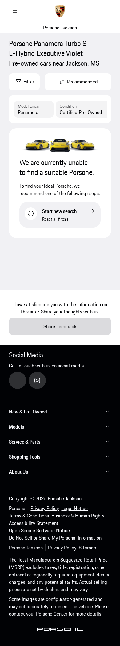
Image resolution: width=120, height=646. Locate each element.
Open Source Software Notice (39, 530)
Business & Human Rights (77, 515)
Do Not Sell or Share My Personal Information (55, 537)
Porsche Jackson (60, 27)
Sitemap (87, 547)
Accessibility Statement (33, 523)
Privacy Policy (44, 508)
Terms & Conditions (29, 515)
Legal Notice (74, 508)
